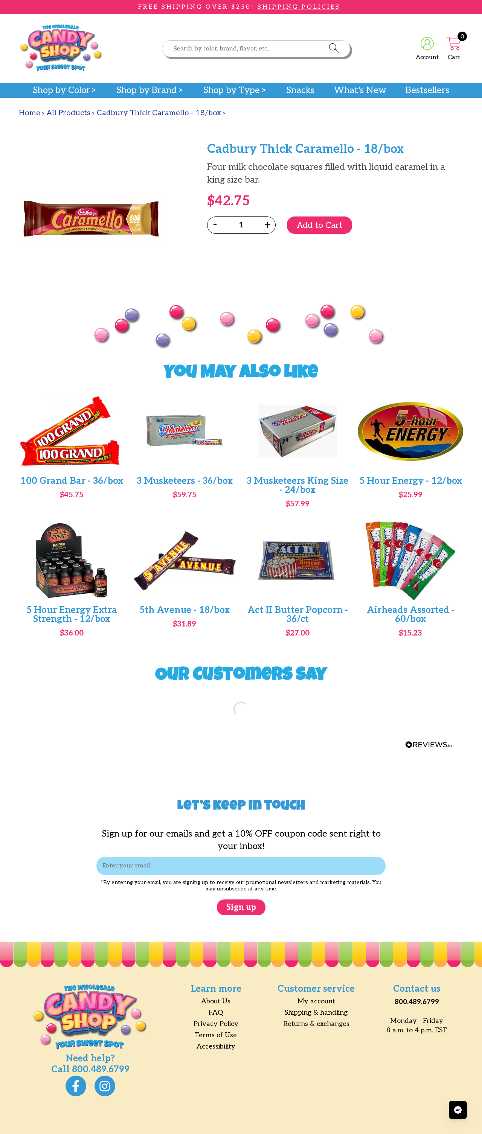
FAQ (216, 1013)
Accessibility (216, 1046)
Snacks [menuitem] (300, 90)
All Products (68, 112)
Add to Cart (319, 225)
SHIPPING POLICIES (299, 7)
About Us (215, 1001)
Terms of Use (216, 1035)
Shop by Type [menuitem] (231, 90)
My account (316, 1001)
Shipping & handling (316, 1013)
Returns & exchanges (316, 1024)
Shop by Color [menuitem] (61, 90)
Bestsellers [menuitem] (427, 90)
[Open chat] (458, 1110)
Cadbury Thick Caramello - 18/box (159, 112)
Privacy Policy (216, 1024)
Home (29, 112)
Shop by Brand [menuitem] (146, 90)
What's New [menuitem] (360, 90)
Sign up (241, 907)
